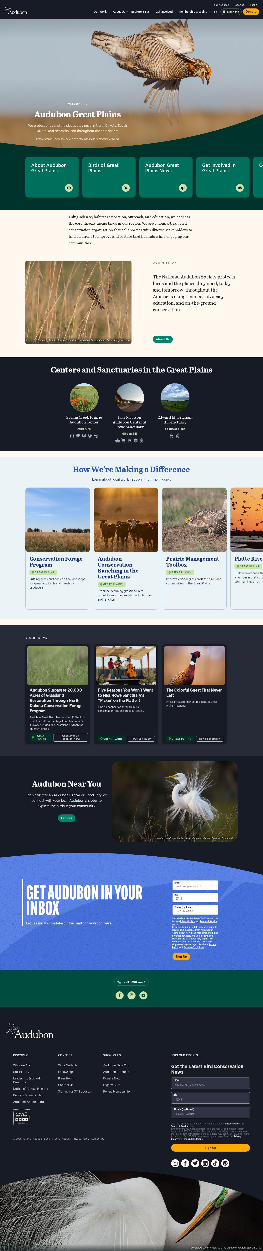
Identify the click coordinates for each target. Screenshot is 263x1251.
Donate (251, 11)
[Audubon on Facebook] (185, 1163)
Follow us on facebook (120, 995)
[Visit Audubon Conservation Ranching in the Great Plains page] (126, 548)
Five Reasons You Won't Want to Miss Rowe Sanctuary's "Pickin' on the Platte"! (126, 694)
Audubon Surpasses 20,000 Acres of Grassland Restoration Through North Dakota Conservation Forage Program (57, 694)
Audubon (15, 10)
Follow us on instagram (131, 995)
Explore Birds (140, 11)
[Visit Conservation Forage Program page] (58, 548)
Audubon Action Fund (28, 1102)
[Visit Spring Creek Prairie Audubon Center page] (84, 411)
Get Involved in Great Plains (219, 167)
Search (216, 11)
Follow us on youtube (143, 995)
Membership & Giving (193, 11)
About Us (119, 11)
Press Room (66, 1078)
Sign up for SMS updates (75, 1091)
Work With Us (67, 1065)
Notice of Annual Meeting (30, 1089)
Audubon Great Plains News (162, 167)
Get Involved (164, 11)
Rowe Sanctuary (141, 738)
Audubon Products (116, 1072)
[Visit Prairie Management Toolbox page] (194, 548)
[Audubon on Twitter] (195, 1163)
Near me (233, 12)
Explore (66, 818)
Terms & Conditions (194, 947)
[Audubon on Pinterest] (225, 1163)
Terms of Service (208, 921)
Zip (176, 894)
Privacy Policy (187, 921)
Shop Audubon (221, 4)
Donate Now (111, 1078)
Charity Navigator (21, 1117)
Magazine (239, 4)
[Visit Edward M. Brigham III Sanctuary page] (175, 411)
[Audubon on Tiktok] (215, 1163)
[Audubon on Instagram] (175, 1163)
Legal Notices (63, 1138)
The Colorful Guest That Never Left (194, 694)
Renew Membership (116, 1091)
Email (177, 882)
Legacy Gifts (111, 1085)
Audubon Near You (116, 1065)
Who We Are (21, 1065)
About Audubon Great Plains (49, 167)
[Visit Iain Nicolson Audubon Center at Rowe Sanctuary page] (129, 411)
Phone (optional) (183, 907)
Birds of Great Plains (103, 167)
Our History (21, 1072)
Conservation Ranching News (71, 737)
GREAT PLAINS (44, 572)
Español (253, 4)
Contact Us (65, 1085)
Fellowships (66, 1072)
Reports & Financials (27, 1095)
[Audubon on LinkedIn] (205, 1163)
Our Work (100, 11)
